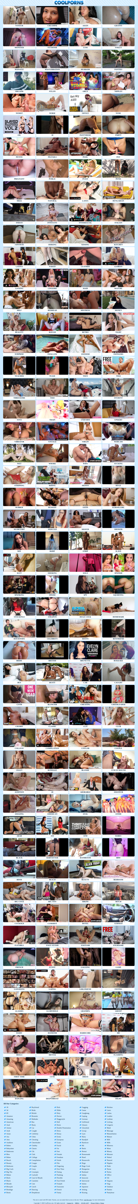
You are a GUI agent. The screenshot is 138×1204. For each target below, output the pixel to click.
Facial (59, 1145)
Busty (34, 1125)
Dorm (59, 1125)
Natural (109, 1160)
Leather (109, 1116)
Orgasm (110, 1181)
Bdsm (8, 1157)
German (85, 1119)
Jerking (84, 1190)
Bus (33, 1122)
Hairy (84, 1137)
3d (7, 1110)
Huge (84, 1163)
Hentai (84, 1151)
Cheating (35, 1140)
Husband (85, 1172)
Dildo (59, 1110)
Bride (34, 1110)
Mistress (110, 1145)
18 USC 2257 (85, 1203)
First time (60, 1169)
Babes (8, 1145)
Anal (8, 1125)
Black (8, 1181)
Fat (58, 1148)
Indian (84, 1175)
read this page (88, 1200)
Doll (58, 1122)
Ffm (58, 1163)
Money (109, 1151)
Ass (7, 1137)
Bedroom (9, 1166)
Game (84, 1110)
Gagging (85, 1107)
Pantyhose (110, 1193)
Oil (108, 1178)
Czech (34, 1187)
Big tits (9, 1172)
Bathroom (10, 1151)
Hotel (84, 1157)
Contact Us (70, 1203)
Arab (8, 1131)
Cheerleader (36, 1143)
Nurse (109, 1169)
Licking (109, 1122)
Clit (33, 1151)
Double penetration (64, 1128)
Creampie (35, 1172)
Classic (34, 1148)
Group (84, 1131)
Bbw (8, 1154)
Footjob (59, 1184)
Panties (109, 1190)
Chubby (34, 1145)
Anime (8, 1128)
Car (33, 1128)
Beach (8, 1160)
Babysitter (10, 1148)
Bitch (8, 1178)
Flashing (60, 1175)
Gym (83, 1134)
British (34, 1113)
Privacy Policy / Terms (97, 1203)
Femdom (60, 1157)
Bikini (8, 1175)
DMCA (77, 1203)
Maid (109, 1128)
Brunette (35, 1116)
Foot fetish (61, 1181)
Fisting (59, 1172)
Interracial (85, 1181)
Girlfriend (85, 1122)
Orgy (109, 1184)
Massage (110, 1131)
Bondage (9, 1190)
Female (59, 1154)
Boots (8, 1193)
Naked (109, 1157)
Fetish (59, 1160)
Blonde (9, 1184)
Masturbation (111, 1134)
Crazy (34, 1169)
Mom (109, 1148)
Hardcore (85, 1143)
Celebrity (35, 1134)
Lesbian (110, 1119)
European (60, 1140)
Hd (83, 1145)
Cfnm (34, 1137)
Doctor (59, 1116)
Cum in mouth (37, 1178)
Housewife (86, 1160)
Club (33, 1154)
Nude (109, 1166)
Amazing (9, 1119)
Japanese (85, 1187)
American (10, 1122)
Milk (108, 1143)
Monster (110, 1154)
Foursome (60, 1187)
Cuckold (35, 1175)
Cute (33, 1184)
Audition (9, 1143)
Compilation (36, 1160)
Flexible (60, 1178)
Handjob (85, 1140)
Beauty (9, 1163)
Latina (109, 1113)
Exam (59, 1143)
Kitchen (110, 1107)
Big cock (9, 1169)
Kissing (84, 1193)
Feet (58, 1151)
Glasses (84, 1125)
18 (7, 1107)
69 (7, 1113)
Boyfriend (35, 1107)
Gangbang (85, 1113)
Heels (84, 1148)
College (34, 1157)
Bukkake (35, 1119)
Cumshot (35, 1181)
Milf (108, 1140)
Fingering (60, 1166)
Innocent (85, 1178)
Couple (34, 1166)
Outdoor (110, 1187)
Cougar (34, 1163)
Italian (84, 1184)
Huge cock (86, 1166)
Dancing (35, 1190)
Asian (8, 1134)
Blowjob (9, 1187)
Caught (34, 1131)
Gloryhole (85, 1128)
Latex (109, 1110)
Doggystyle (61, 1119)
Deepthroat (36, 1193)
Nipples (109, 1163)
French (59, 1190)
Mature (109, 1137)
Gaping (84, 1116)
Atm (8, 1140)
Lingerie (110, 1125)
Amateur (9, 1116)
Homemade (86, 1154)
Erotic (59, 1137)
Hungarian (85, 1169)
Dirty (58, 1113)
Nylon (109, 1172)
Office (109, 1175)
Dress (59, 1131)
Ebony (59, 1134)
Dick (58, 1107)
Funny (59, 1193)
